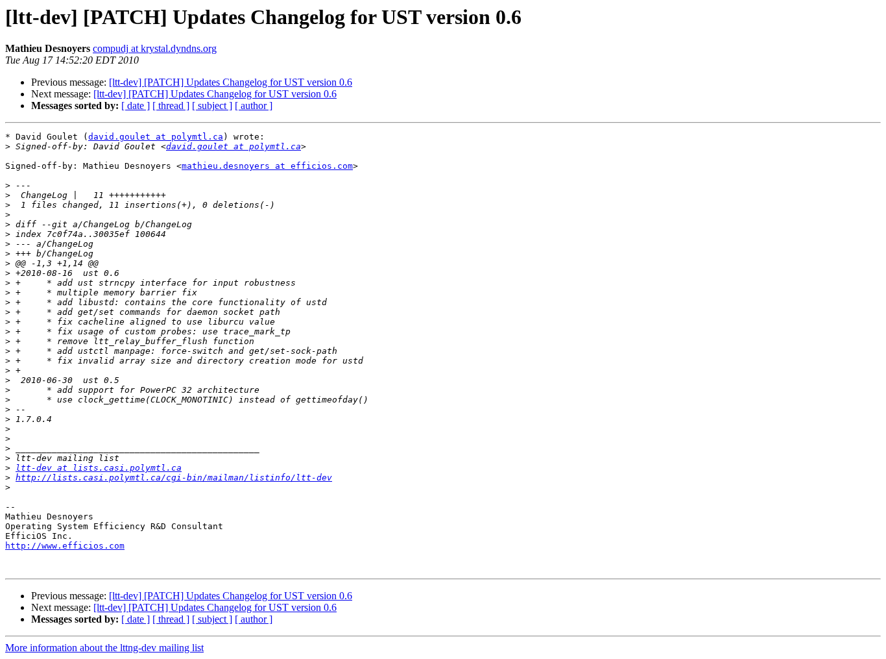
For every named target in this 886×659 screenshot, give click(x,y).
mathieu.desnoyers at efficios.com (267, 166)
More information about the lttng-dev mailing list (104, 647)
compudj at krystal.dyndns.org (155, 48)
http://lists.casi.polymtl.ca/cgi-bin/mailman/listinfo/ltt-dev (174, 477)
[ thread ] (170, 105)
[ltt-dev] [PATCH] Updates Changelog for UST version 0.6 (230, 82)
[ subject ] (212, 105)
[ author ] (253, 105)
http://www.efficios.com (65, 546)
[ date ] (135, 105)
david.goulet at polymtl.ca (155, 137)
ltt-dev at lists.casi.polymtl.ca (99, 468)
